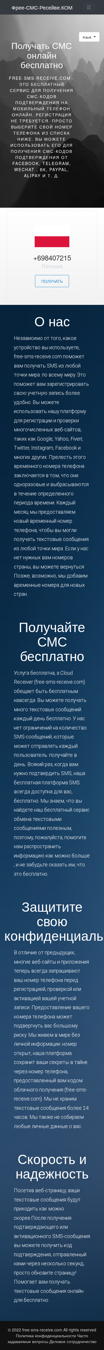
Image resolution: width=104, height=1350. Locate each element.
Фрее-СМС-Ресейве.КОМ (42, 7)
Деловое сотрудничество (72, 1341)
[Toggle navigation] (89, 7)
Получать (52, 281)
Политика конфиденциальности (46, 1335)
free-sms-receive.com (42, 1330)
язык (87, 37)
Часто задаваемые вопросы (48, 1338)
